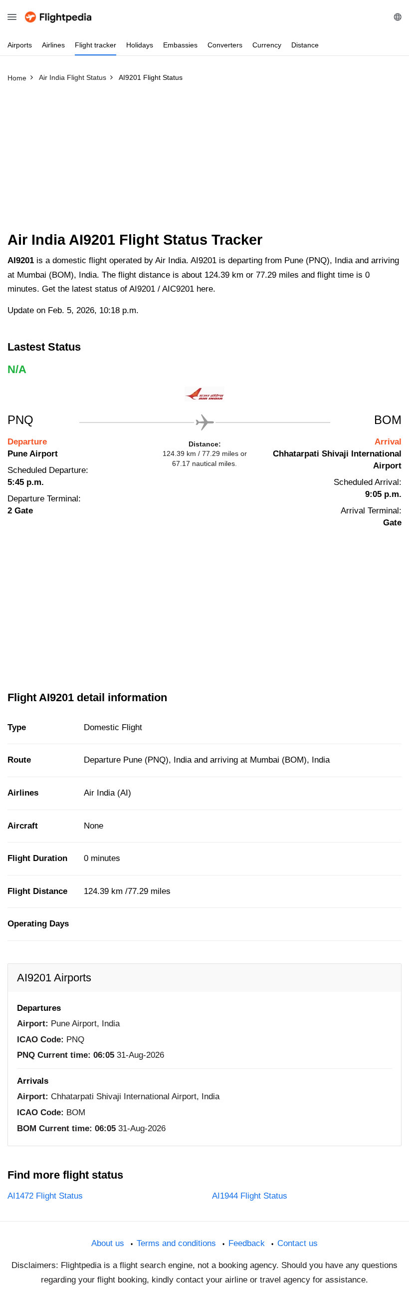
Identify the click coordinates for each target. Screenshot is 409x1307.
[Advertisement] (204, 161)
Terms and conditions (176, 1243)
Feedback (246, 1243)
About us (107, 1243)
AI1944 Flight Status (249, 1196)
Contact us (297, 1243)
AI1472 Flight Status (45, 1196)
